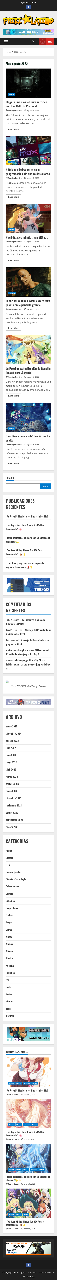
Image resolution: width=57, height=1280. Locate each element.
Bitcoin (9, 858)
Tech (8, 1008)
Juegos (11, 94)
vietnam (10, 1016)
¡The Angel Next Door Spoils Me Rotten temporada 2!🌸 (25, 1133)
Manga (9, 937)
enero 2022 (11, 791)
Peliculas (12, 293)
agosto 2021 (12, 827)
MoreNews (45, 1272)
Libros (9, 929)
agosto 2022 (12, 740)
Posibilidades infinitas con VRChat (28, 218)
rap (7, 980)
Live (50, 41)
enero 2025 (11, 726)
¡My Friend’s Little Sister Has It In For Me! (27, 516)
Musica (9, 958)
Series (9, 994)
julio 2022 (11, 748)
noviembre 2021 (14, 805)
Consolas (10, 901)
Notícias (10, 965)
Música (9, 951)
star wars (11, 1001)
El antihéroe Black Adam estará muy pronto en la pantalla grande (28, 282)
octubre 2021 (12, 812)
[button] (6, 42)
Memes (9, 944)
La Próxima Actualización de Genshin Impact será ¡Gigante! (28, 349)
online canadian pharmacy (19, 650)
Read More (14, 130)
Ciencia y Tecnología (16, 879)
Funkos (9, 915)
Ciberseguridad (13, 872)
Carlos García (13, 1094)
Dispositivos (12, 908)
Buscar (10, 478)
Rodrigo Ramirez (15, 110)
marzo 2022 (12, 776)
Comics (9, 893)
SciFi (8, 987)
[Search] (33, 41)
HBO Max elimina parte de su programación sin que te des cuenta (28, 150)
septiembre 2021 (14, 820)
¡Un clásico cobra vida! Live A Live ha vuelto (28, 417)
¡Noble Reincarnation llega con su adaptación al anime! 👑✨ (28, 1178)
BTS (8, 865)
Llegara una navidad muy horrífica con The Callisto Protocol (28, 83)
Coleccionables (13, 886)
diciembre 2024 (14, 733)
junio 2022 (11, 755)
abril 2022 (11, 769)
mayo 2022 (11, 762)
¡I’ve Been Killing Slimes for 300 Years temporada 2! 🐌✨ (25, 1223)
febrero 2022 (12, 784)
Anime (11, 230)
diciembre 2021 (13, 798)
